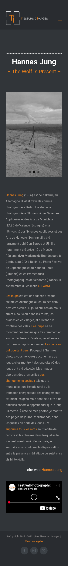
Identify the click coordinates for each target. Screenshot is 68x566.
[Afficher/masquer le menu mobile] (60, 19)
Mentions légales (34, 541)
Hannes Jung (52, 470)
